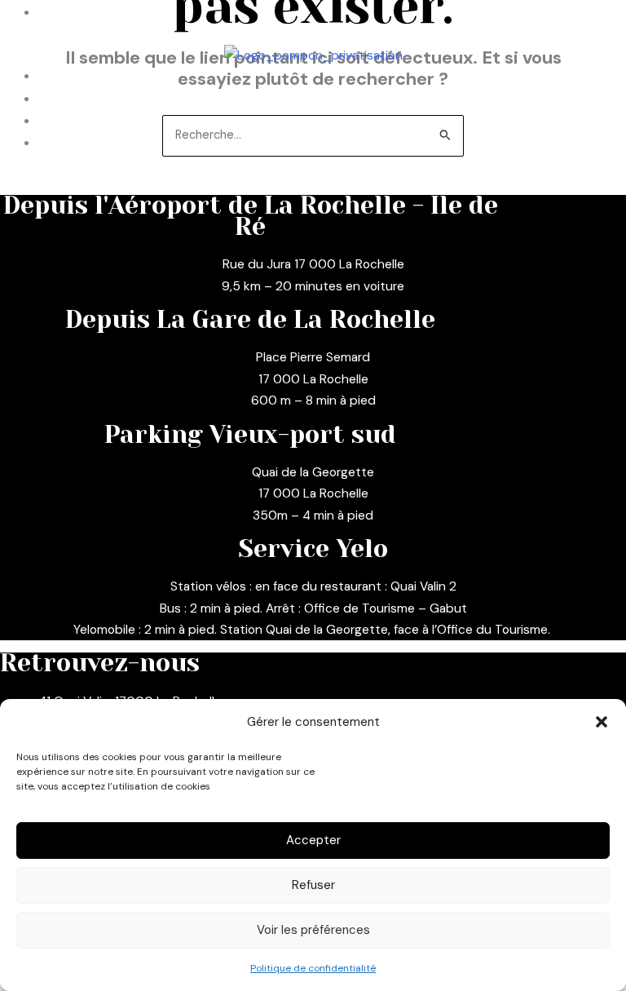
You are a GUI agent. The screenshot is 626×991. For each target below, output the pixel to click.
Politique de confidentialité (313, 968)
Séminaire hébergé (99, 100)
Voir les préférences (313, 930)
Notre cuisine (85, 77)
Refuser (313, 885)
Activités (75, 122)
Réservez (72, 144)
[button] (601, 722)
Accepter (313, 840)
